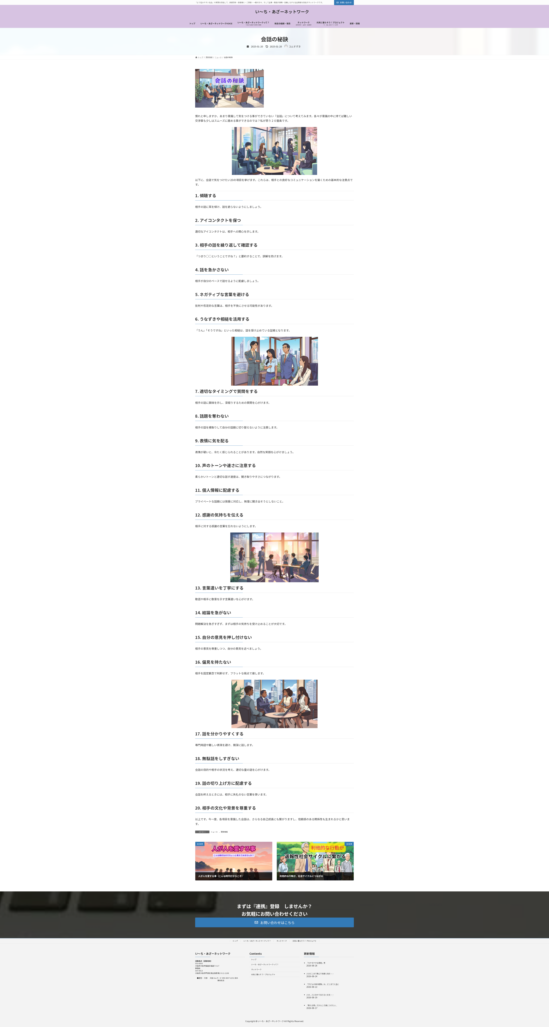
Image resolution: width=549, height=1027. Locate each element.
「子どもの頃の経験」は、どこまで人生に (322, 984)
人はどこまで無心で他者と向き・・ (320, 973)
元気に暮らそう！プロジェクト (305, 941)
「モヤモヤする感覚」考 (315, 963)
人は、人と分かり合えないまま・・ (320, 994)
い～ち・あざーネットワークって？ (257, 941)
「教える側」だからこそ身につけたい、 (321, 1005)
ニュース (214, 832)
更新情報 (224, 832)
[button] (274, 922)
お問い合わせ (346, 2)
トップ (235, 941)
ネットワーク (282, 941)
